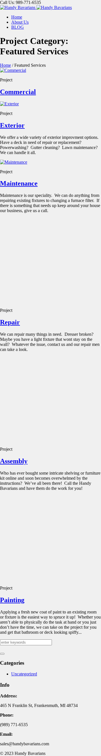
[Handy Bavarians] (36, 7)
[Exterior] (9, 103)
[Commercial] (13, 70)
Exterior (12, 125)
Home (5, 65)
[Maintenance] (13, 162)
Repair (10, 659)
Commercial (18, 91)
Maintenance (19, 183)
